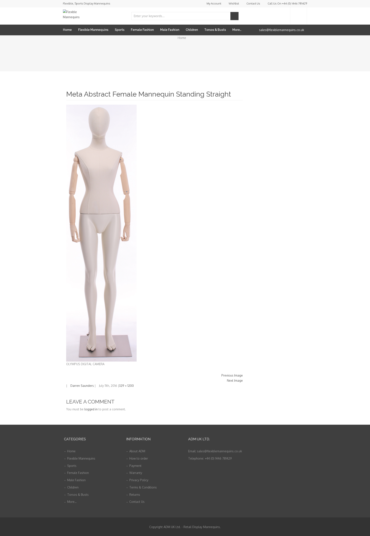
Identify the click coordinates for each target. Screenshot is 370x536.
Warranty (135, 473)
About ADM (137, 451)
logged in (91, 409)
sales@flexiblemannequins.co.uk (281, 30)
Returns (134, 494)
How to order (138, 458)
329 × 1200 (126, 385)
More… (236, 29)
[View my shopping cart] (298, 16)
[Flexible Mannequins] (78, 13)
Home (67, 29)
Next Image (235, 380)
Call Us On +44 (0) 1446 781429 (287, 3)
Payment (135, 466)
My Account (214, 3)
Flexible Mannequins (93, 29)
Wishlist (234, 3)
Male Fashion (169, 29)
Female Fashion (142, 29)
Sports (119, 29)
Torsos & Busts (215, 29)
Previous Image (232, 375)
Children (192, 29)
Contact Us (253, 3)
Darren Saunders (82, 385)
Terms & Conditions (143, 487)
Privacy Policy (138, 480)
